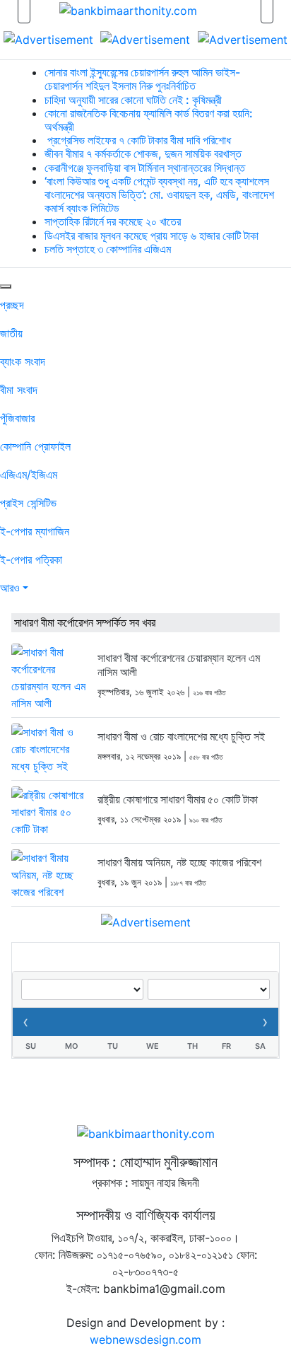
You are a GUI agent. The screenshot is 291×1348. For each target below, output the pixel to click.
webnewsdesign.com (145, 1339)
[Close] (5, 286)
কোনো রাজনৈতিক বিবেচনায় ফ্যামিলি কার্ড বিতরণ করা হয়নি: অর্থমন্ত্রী (148, 120)
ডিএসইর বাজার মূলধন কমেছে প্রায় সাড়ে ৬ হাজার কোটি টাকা (151, 235)
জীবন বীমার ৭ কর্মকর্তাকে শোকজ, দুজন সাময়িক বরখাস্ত (143, 153)
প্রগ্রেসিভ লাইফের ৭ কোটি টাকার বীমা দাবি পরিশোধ (137, 140)
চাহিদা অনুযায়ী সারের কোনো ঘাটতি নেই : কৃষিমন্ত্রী (133, 100)
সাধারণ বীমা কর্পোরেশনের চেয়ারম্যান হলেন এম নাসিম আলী (178, 664)
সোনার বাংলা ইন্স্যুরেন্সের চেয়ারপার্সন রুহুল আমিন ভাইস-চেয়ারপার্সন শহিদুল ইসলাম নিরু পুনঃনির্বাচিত (142, 79)
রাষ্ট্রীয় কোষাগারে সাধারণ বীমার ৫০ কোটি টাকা (177, 799)
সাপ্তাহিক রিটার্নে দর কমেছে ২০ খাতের (112, 221)
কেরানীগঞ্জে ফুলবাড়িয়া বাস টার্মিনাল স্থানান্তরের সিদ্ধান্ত (144, 168)
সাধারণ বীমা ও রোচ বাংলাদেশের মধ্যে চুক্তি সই (181, 736)
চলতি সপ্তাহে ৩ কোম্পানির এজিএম (107, 249)
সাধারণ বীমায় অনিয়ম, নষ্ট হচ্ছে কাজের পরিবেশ (179, 862)
